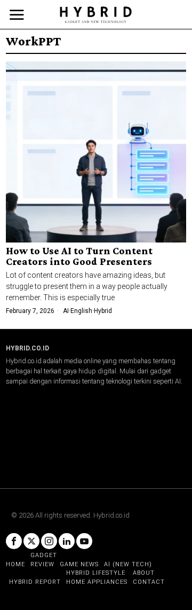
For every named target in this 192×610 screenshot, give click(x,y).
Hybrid (103, 311)
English (81, 311)
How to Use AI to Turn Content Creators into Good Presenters (79, 256)
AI (66, 311)
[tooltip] (14, 541)
